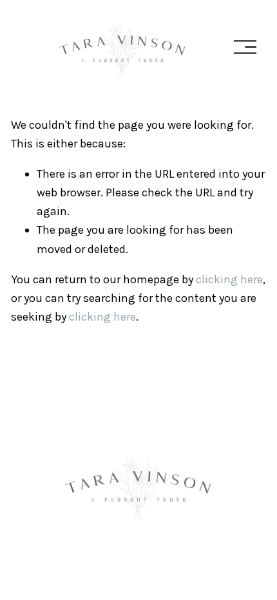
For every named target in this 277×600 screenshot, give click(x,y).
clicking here (229, 279)
